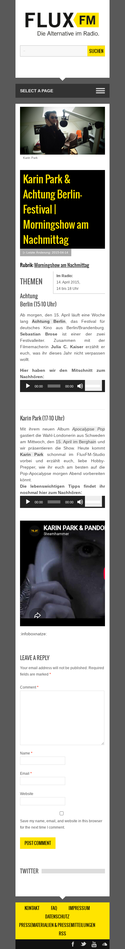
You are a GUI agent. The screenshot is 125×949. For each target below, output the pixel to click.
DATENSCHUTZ (57, 916)
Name (26, 753)
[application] (62, 386)
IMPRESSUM (79, 908)
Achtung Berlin (49, 321)
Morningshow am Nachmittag (61, 265)
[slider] (93, 385)
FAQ (54, 908)
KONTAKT (32, 908)
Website (26, 794)
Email (26, 773)
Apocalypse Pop (88, 429)
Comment (29, 687)
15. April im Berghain (76, 441)
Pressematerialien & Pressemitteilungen (57, 925)
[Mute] (80, 386)
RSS (62, 933)
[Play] (28, 386)
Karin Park (31, 454)
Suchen (96, 51)
